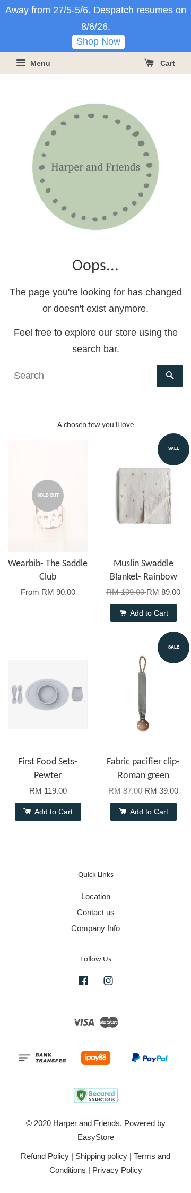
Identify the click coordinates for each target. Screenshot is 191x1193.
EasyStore (95, 1136)
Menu (39, 63)
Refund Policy (45, 1156)
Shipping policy (101, 1156)
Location (95, 896)
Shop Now (98, 41)
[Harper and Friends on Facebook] (83, 982)
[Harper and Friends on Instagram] (108, 982)
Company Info (95, 928)
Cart (166, 63)
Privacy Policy (117, 1169)
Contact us (96, 912)
